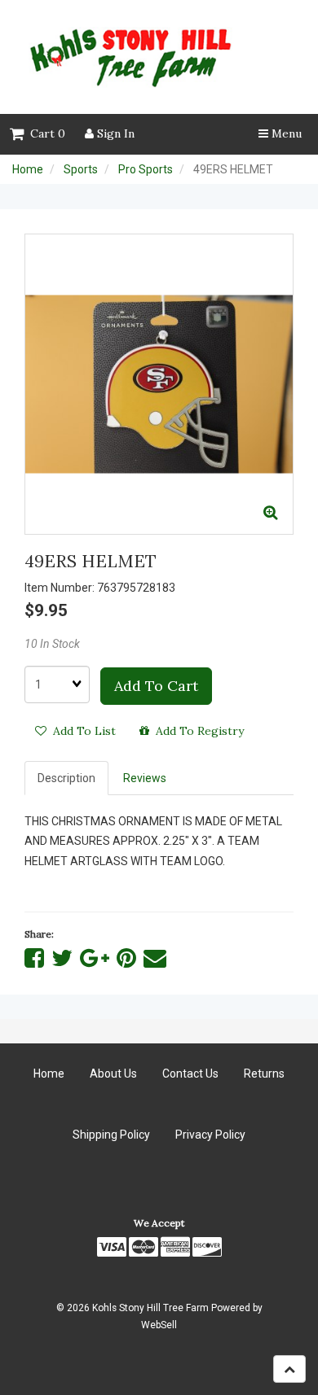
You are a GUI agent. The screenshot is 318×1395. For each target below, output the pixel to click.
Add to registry (196, 731)
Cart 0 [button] (44, 133)
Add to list (81, 731)
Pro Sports (145, 169)
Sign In (114, 133)
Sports (81, 169)
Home (27, 169)
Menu (285, 133)
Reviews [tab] (144, 778)
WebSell (159, 1325)
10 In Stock (52, 643)
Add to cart (156, 685)
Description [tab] (66, 778)
